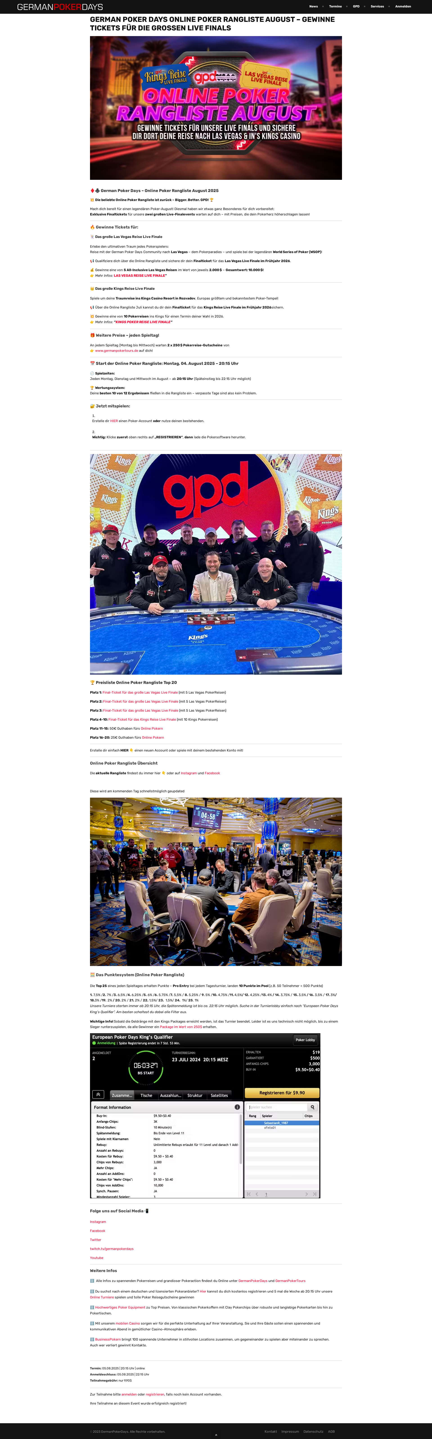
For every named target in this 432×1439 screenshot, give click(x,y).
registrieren (155, 1394)
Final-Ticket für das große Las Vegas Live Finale (140, 692)
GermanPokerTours (290, 1281)
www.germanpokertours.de (116, 351)
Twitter (95, 1240)
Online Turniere (102, 1297)
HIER (114, 421)
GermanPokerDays (253, 1281)
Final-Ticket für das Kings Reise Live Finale (142, 719)
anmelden (129, 1394)
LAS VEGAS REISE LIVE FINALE (139, 276)
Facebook (212, 773)
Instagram (189, 773)
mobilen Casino (128, 1323)
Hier (203, 1291)
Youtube (96, 1258)
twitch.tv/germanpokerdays (112, 1249)
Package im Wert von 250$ (181, 1027)
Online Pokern (152, 728)
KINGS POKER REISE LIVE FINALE (143, 322)
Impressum (290, 1432)
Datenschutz (314, 1432)
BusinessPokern (108, 1339)
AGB (331, 1432)
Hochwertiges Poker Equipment (120, 1307)
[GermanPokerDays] (57, 7)
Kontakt (271, 1432)
